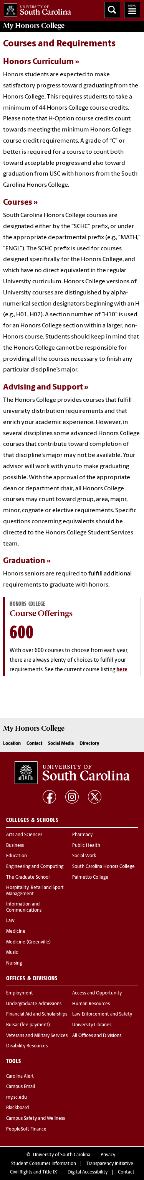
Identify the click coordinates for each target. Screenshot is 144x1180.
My (34, 25)
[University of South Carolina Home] (35, 8)
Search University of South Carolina (112, 10)
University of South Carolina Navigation (132, 10)
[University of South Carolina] (72, 773)
